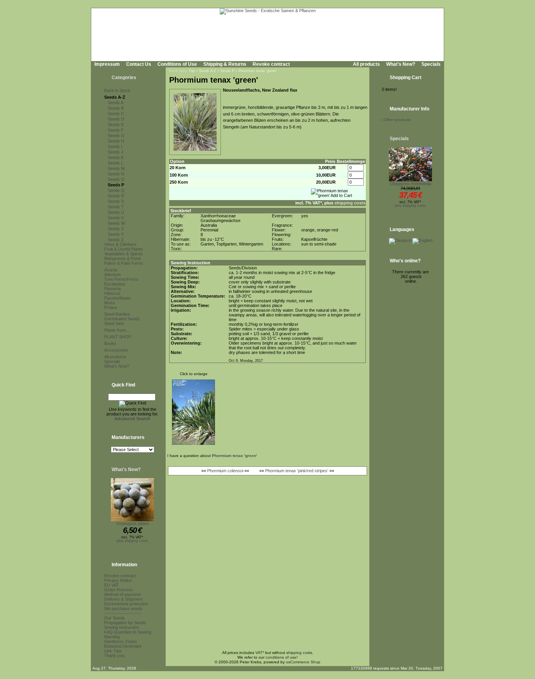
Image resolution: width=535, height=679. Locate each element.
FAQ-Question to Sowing (127, 632)
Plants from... (116, 330)
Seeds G (116, 135)
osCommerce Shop (303, 662)
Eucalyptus (114, 284)
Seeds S (116, 201)
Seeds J (115, 152)
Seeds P (116, 184)
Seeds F (116, 130)
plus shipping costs (132, 541)
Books (110, 343)
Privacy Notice (118, 580)
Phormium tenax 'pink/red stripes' (296, 470)
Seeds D (116, 119)
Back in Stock (117, 90)
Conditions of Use (177, 64)
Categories (124, 77)
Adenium (112, 274)
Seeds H (116, 141)
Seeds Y (116, 234)
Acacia (110, 269)
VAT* (259, 652)
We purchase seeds (123, 608)
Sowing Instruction (121, 627)
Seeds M (116, 168)
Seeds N (116, 174)
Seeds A (115, 102)
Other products (397, 119)
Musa (109, 302)
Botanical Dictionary (123, 646)
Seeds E (116, 124)
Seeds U (116, 212)
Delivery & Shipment (123, 599)
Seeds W (116, 223)
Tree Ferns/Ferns (121, 279)
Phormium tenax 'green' (258, 71)
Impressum (107, 64)
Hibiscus (112, 293)
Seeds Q (116, 190)
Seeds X (116, 228)
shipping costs (349, 202)
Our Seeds (114, 618)
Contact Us (138, 64)
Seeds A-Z (114, 97)
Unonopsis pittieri (132, 523)
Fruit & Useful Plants (123, 249)
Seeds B (116, 108)
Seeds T (116, 206)
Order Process (118, 589)
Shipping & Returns (224, 64)
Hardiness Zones (120, 641)
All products (366, 64)
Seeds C (116, 113)
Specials (431, 64)
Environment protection (126, 603)
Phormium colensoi (225, 470)
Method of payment (122, 594)
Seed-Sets (114, 323)
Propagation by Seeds (125, 622)
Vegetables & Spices (123, 253)
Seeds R (116, 195)
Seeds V (116, 217)
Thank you (114, 655)
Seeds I (115, 146)
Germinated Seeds (122, 318)
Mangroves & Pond (122, 258)
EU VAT (111, 585)
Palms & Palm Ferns (123, 263)
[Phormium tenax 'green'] (195, 151)
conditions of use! (282, 657)
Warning (112, 636)
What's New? (400, 64)
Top (192, 71)
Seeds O (116, 179)
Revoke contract (271, 64)
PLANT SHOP (117, 336)
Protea (110, 307)
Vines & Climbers (120, 244)
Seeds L (115, 163)
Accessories (116, 350)
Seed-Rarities (117, 314)
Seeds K (116, 157)
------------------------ (123, 613)
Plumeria (112, 288)
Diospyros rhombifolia (410, 183)
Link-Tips (113, 650)
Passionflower (117, 298)
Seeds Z (116, 239)
